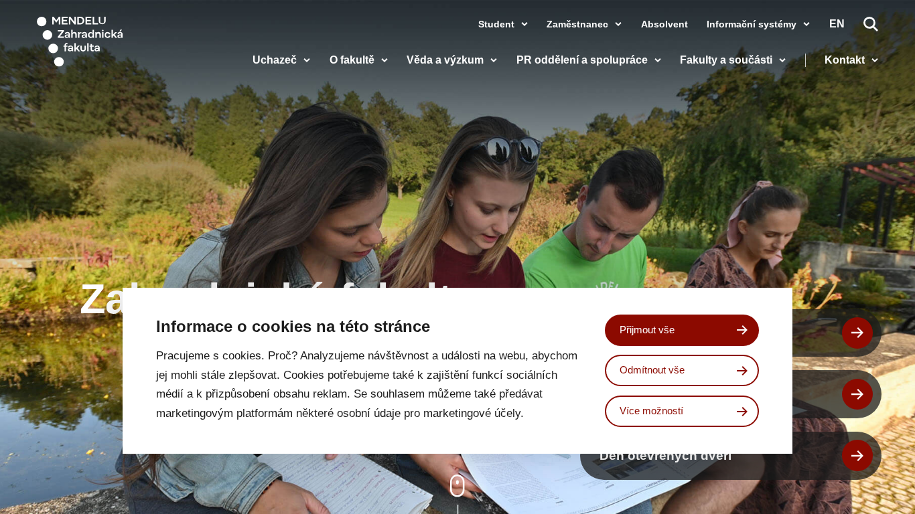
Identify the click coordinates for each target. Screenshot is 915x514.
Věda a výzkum (445, 60)
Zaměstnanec (577, 24)
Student (496, 24)
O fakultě (352, 60)
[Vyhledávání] (870, 24)
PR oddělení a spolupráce (582, 60)
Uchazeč (275, 60)
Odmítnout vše (652, 369)
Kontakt (845, 60)
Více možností (651, 410)
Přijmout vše (647, 329)
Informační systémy (751, 24)
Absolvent (664, 24)
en (837, 24)
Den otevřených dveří (665, 455)
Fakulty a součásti (726, 60)
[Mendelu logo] (114, 42)
